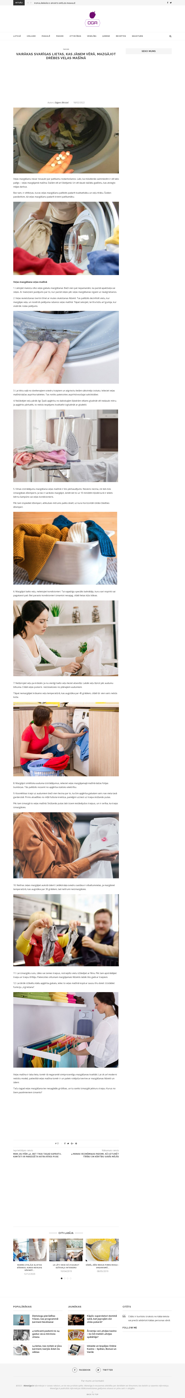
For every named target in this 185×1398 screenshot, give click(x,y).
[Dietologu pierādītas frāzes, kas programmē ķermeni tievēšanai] (21, 1320)
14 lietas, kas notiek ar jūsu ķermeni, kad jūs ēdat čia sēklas (47, 1349)
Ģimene (106, 36)
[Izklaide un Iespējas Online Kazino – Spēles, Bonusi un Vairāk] (76, 1350)
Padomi (60, 36)
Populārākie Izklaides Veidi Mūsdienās (55, 3)
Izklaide (31, 36)
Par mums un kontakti (92, 1380)
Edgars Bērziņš (62, 102)
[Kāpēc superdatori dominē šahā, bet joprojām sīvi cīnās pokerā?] (76, 1320)
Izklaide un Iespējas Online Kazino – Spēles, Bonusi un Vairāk (101, 1349)
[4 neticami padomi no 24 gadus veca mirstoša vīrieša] (21, 1335)
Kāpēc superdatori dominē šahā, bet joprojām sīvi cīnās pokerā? (102, 1319)
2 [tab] (64, 1278)
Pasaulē (46, 36)
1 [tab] (61, 1278)
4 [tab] (70, 1278)
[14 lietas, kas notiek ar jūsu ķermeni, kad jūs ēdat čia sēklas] (21, 1350)
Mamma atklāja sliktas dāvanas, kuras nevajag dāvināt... (29, 1267)
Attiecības (75, 36)
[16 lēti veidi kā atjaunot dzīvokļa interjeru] (66, 1250)
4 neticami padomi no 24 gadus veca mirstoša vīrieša (45, 1334)
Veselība (91, 36)
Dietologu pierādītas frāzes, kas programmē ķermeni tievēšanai (45, 1319)
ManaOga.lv (29, 1385)
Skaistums (137, 36)
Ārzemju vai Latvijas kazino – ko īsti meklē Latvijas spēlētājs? (102, 1334)
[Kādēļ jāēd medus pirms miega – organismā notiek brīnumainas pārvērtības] (103, 1250)
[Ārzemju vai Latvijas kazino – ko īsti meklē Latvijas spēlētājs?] (76, 1335)
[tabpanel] (29, 1257)
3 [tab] (67, 1278)
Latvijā (17, 36)
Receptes (121, 36)
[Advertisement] (66, 80)
